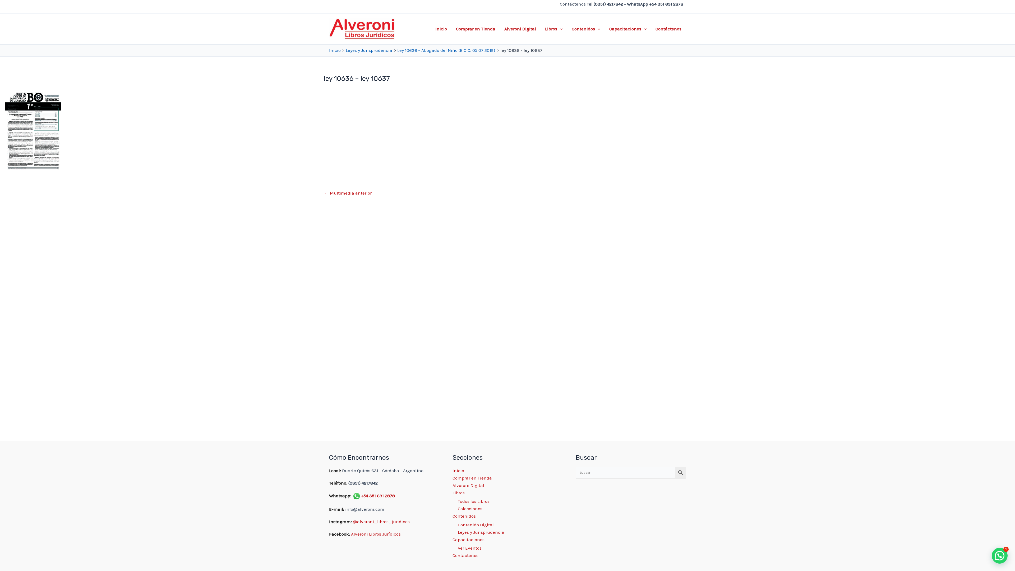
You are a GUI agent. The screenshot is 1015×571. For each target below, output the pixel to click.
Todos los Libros (474, 501)
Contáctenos (668, 28)
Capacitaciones (625, 28)
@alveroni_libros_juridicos (381, 521)
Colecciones (470, 508)
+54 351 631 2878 (378, 495)
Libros (551, 28)
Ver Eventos (470, 548)
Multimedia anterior (348, 193)
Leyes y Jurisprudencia (481, 532)
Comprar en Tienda (475, 28)
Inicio (441, 28)
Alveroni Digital (520, 28)
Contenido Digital (476, 524)
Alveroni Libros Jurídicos (376, 534)
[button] (559, 28)
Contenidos (583, 28)
